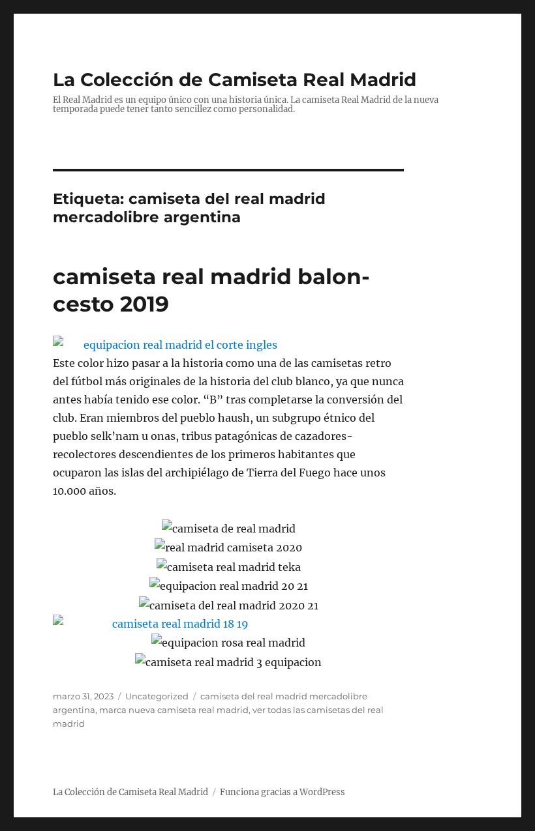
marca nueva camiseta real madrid (174, 710)
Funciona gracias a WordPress (282, 792)
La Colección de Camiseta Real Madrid (234, 79)
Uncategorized (157, 696)
